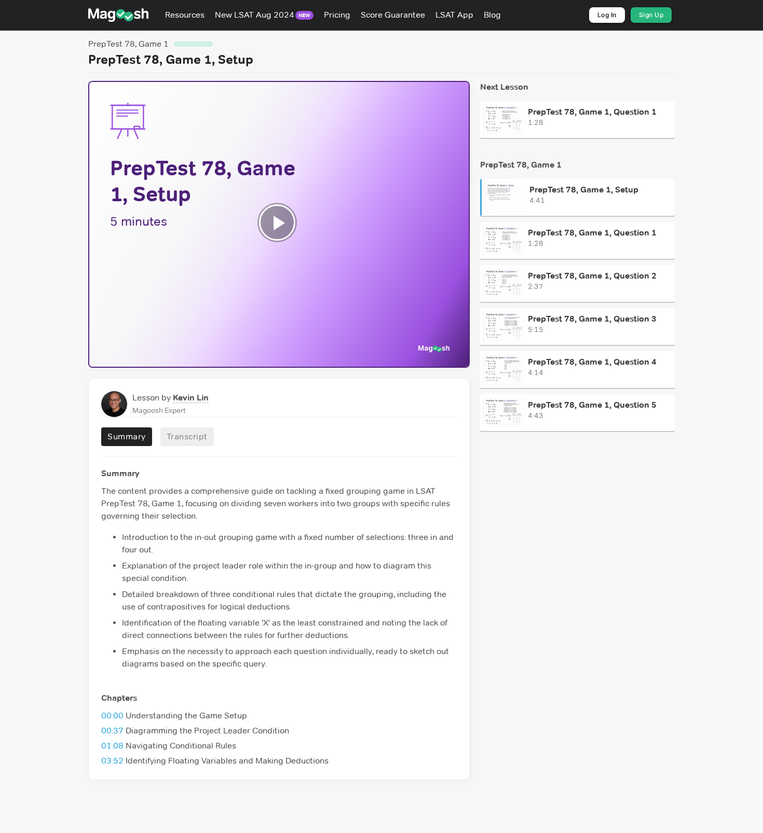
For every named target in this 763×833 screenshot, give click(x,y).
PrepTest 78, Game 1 (128, 44)
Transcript (187, 436)
